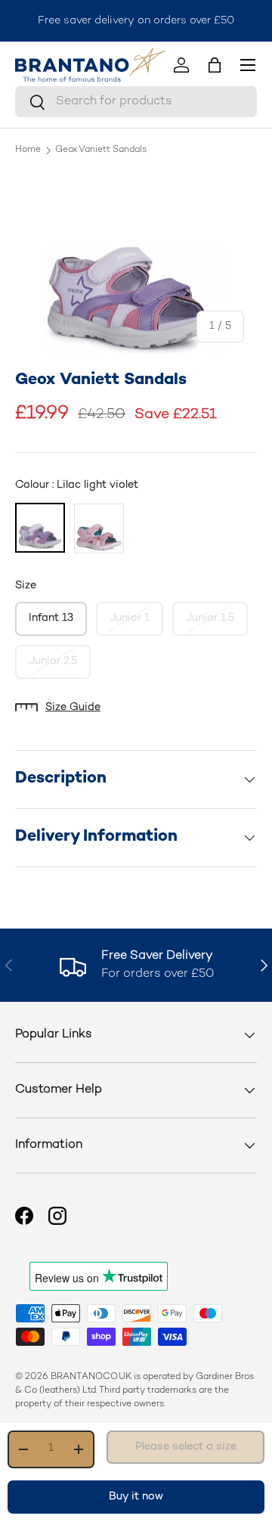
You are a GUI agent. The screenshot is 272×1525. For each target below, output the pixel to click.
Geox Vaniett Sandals (101, 150)
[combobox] (136, 101)
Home (28, 150)
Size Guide (72, 707)
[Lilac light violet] (40, 528)
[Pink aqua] (99, 528)
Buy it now (136, 1496)
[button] (214, 65)
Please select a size (185, 1446)
